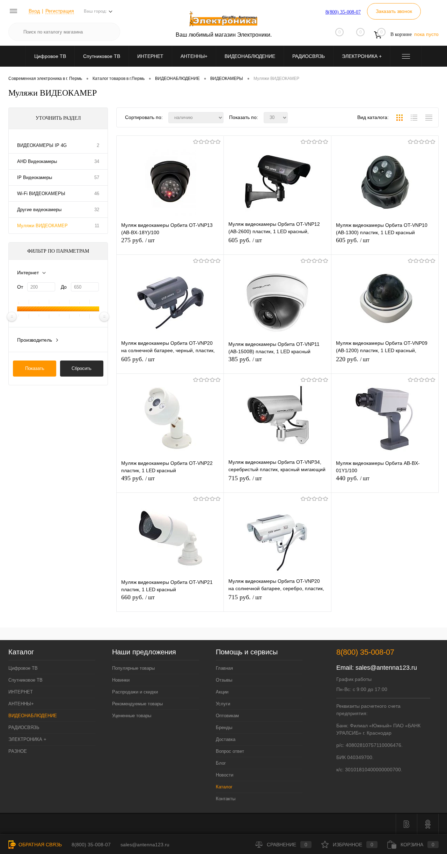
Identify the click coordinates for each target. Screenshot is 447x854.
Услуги (223, 703)
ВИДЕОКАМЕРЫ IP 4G (42, 145)
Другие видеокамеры (39, 209)
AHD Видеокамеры (37, 161)
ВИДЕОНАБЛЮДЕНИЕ (250, 56)
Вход (34, 11)
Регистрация (59, 11)
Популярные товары (133, 668)
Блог (221, 763)
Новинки (121, 680)
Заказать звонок (394, 11)
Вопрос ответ (230, 751)
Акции (222, 692)
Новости (224, 775)
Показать (34, 368)
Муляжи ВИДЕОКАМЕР (42, 225)
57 (96, 177)
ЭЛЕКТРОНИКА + (362, 56)
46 (96, 193)
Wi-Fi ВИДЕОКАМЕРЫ (41, 193)
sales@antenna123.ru (386, 667)
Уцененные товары (131, 715)
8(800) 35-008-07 (343, 12)
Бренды (224, 727)
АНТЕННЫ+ (194, 56)
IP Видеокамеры (34, 177)
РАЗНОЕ (17, 751)
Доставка (225, 739)
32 (96, 209)
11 (97, 225)
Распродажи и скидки (135, 692)
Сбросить (81, 368)
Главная (224, 668)
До (64, 287)
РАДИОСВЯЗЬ (308, 56)
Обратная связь (39, 844)
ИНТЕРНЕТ (150, 56)
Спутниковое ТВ (101, 56)
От (20, 287)
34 (96, 161)
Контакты (225, 798)
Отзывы (224, 680)
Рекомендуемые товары (137, 703)
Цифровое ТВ (50, 56)
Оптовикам (227, 715)
